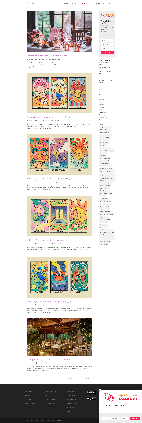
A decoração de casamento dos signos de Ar (47, 240)
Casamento (73, 3)
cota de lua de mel (104, 161)
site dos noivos (103, 227)
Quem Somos (28, 391)
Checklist (69, 411)
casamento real (103, 153)
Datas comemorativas (105, 97)
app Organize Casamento (106, 134)
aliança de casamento (105, 127)
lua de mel (102, 196)
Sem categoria (103, 115)
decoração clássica (104, 163)
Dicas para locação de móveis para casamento (49, 359)
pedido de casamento (105, 211)
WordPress (58, 420)
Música (104, 3)
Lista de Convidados (72, 407)
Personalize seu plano (51, 391)
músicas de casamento (105, 201)
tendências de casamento (106, 230)
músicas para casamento (106, 204)
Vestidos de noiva (104, 120)
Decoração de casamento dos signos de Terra (48, 117)
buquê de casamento (105, 147)
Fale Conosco (28, 395)
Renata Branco (32, 363)
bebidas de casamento (105, 137)
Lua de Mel (97, 3)
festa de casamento (104, 188)
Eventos (89, 3)
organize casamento (105, 209)
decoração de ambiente (105, 166)
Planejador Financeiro (72, 403)
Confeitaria (102, 94)
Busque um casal (50, 403)
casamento (111, 150)
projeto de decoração (105, 219)
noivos (107, 206)
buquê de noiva (103, 150)
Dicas (100, 102)
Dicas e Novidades (51, 399)
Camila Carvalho (33, 59)
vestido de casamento (105, 241)
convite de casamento (105, 158)
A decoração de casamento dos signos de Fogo (49, 178)
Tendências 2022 (55, 59)
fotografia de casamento (106, 193)
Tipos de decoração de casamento (105, 238)
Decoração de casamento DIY (107, 171)
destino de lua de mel (105, 185)
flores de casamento (105, 191)
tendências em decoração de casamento (107, 233)
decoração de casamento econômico (106, 175)
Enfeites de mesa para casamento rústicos (47, 55)
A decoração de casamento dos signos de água (49, 301)
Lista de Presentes (72, 399)
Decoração (82, 3)
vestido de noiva (104, 244)
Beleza (66, 3)
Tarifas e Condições (30, 403)
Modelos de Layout (72, 395)
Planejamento (103, 112)
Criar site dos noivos (72, 391)
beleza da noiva (103, 140)
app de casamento (104, 132)
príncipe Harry (103, 222)
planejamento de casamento (106, 214)
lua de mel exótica (104, 198)
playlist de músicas (104, 217)
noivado (102, 206)
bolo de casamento (104, 142)
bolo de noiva (103, 145)
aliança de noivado (104, 129)
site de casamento (104, 224)
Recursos (48, 395)
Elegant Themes (39, 420)
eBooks (110, 3)
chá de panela (103, 155)
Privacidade (28, 399)
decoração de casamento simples (106, 179)
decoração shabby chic (105, 183)
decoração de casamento (106, 168)
